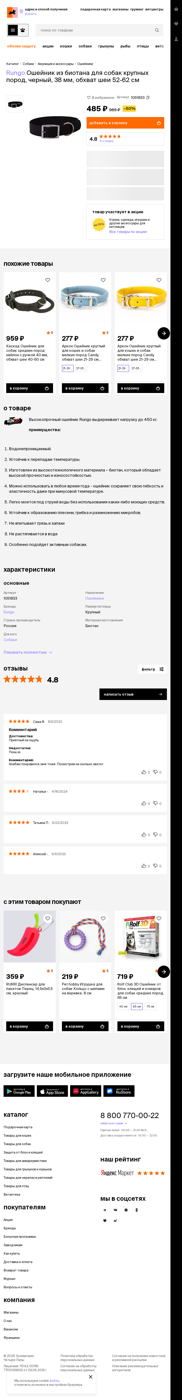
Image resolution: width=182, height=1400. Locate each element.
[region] (85, 46)
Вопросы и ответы (18, 1287)
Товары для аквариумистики (25, 1161)
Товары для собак (17, 1144)
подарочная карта (95, 9)
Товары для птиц (16, 1186)
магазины (121, 9)
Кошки (66, 46)
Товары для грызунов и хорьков (28, 1169)
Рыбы (125, 46)
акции (47, 46)
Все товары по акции (128, 232)
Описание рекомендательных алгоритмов (135, 1368)
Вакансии (11, 1329)
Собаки (85, 46)
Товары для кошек (17, 1135)
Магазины (11, 1312)
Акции (8, 1220)
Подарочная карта (18, 1127)
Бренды (10, 1228)
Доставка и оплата (18, 1262)
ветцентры (154, 9)
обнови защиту (21, 46)
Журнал (9, 1279)
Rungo (15, 72)
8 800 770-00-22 (129, 1115)
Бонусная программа (20, 1236)
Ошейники (94, 598)
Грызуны (106, 46)
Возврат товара (16, 1270)
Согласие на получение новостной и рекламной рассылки (138, 1358)
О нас (8, 1321)
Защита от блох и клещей (23, 1152)
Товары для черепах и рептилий (28, 1177)
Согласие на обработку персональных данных (78, 1368)
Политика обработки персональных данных (77, 1358)
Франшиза (12, 1337)
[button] (125, 138)
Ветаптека (12, 1194)
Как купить (12, 1253)
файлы (54, 1380)
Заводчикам (13, 1245)
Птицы (143, 46)
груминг (137, 9)
